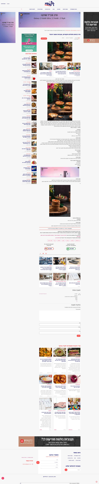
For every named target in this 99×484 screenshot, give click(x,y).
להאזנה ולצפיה (32, 9)
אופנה (29, 160)
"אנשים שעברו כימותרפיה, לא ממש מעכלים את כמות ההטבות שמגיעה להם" (46, 73)
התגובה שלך (78, 309)
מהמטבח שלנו (73, 30)
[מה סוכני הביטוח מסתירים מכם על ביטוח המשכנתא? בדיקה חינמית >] (45, 276)
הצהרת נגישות (24, 457)
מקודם (50, 71)
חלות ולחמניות (28, 89)
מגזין (54, 9)
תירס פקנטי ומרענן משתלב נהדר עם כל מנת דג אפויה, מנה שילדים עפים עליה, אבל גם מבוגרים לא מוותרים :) (45, 364)
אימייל (79, 327)
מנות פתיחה (67, 30)
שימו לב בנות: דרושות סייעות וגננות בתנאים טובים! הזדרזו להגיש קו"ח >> (74, 73)
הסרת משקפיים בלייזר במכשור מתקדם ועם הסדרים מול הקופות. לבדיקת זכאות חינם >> (46, 268)
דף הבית (78, 30)
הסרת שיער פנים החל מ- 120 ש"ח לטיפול (74, 284)
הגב (76, 301)
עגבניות (67, 240)
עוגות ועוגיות (28, 128)
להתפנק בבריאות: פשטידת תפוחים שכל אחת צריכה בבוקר (46, 387)
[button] (46, 253)
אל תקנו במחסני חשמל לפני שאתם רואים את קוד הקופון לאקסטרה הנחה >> (60, 268)
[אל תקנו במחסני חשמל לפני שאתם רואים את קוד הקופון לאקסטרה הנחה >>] (59, 261)
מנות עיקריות (28, 153)
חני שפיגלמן (78, 240)
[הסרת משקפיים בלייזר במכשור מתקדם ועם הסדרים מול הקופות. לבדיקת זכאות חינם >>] (45, 261)
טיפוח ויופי (28, 69)
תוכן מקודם (70, 429)
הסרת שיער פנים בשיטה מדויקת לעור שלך (46, 413)
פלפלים (59, 240)
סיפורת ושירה (39, 9)
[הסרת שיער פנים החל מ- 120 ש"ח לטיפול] (73, 276)
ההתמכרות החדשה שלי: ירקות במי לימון (75, 387)
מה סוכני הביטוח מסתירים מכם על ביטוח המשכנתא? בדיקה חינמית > (46, 284)
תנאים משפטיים (30, 457)
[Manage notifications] (96, 482)
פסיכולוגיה (28, 109)
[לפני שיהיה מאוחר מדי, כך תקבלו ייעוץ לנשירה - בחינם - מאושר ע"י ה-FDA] (59, 276)
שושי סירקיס (50, 240)
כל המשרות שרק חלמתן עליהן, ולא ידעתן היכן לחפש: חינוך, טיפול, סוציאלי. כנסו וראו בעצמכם (74, 418)
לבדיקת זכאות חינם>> (61, 410)
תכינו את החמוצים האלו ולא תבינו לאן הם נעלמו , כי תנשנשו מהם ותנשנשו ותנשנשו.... (74, 390)
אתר (79, 331)
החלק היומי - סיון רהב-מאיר (26, 82)
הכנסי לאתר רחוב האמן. (51, 82)
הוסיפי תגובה (44, 38)
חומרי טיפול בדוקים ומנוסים (60, 281)
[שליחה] (65, 469)
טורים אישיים (47, 9)
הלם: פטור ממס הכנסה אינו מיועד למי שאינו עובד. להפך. (59, 413)
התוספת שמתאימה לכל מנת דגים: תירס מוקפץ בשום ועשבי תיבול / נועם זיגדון (45, 360)
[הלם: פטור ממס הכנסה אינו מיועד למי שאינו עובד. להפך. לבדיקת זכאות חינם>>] (59, 66)
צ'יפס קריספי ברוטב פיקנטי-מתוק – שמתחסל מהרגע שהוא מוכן (60, 387)
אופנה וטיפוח (65, 9)
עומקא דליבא (28, 134)
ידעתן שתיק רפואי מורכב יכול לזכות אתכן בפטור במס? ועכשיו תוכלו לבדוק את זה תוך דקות (60, 416)
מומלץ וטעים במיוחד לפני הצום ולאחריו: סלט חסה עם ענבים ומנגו (60, 360)
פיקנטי (63, 240)
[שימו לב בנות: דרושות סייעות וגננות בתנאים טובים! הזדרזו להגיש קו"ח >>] (73, 66)
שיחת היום (28, 75)
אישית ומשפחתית (73, 9)
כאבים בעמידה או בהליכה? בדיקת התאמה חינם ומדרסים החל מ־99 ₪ (74, 268)
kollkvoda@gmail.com (27, 464)
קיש (54, 240)
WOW (65, 265)
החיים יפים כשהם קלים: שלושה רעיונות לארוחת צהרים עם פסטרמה (74, 360)
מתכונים (58, 9)
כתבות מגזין (28, 115)
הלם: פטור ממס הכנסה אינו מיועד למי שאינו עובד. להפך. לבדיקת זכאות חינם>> (60, 72)
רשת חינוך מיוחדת (76, 71)
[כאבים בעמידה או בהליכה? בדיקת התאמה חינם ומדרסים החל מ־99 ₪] (73, 261)
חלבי (29, 56)
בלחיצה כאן (57, 237)
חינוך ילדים (28, 141)
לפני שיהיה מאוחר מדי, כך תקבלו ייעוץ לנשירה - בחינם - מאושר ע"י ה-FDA (60, 284)
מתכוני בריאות (28, 147)
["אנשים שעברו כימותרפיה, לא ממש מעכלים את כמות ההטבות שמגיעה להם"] (45, 66)
